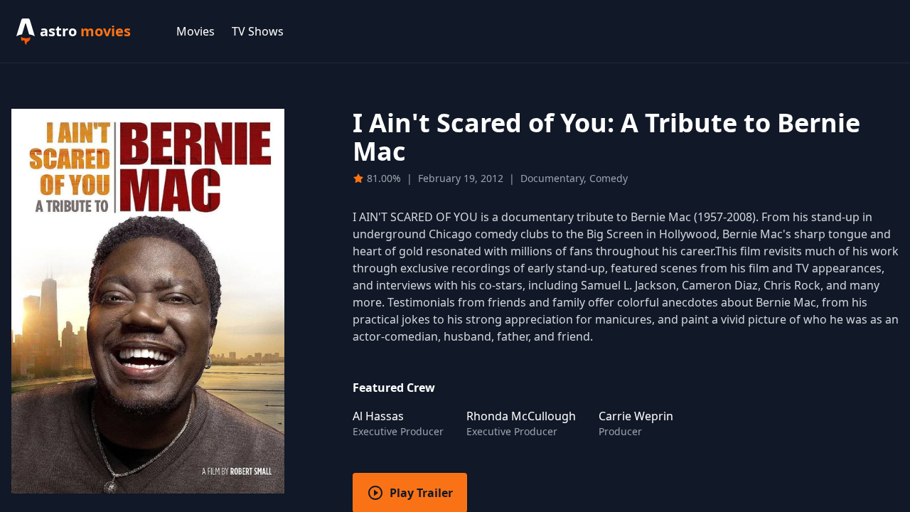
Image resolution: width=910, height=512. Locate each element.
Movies (195, 31)
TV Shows (258, 31)
